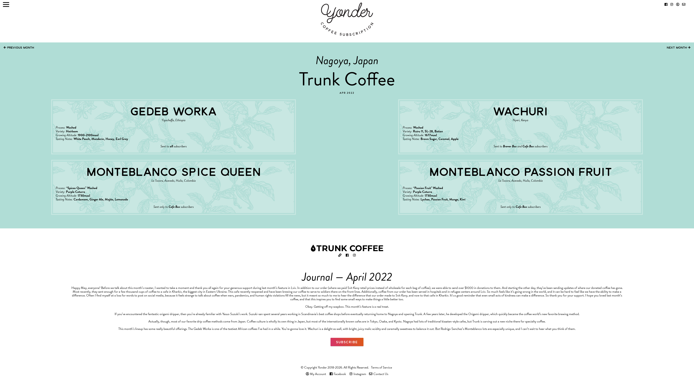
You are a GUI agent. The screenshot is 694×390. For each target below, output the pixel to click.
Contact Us (380, 373)
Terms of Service (381, 367)
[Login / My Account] (678, 4)
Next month (677, 47)
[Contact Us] (684, 4)
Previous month (20, 47)
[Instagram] (672, 4)
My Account (318, 373)
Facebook (340, 373)
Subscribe (347, 342)
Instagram (360, 373)
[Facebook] (666, 4)
